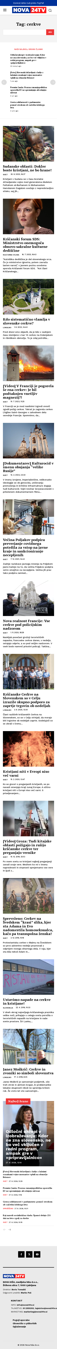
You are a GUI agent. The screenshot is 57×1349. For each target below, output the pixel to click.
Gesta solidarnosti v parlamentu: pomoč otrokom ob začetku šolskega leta (27, 105)
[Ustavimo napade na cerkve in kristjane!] (28, 977)
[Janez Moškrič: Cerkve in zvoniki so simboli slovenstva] (28, 1046)
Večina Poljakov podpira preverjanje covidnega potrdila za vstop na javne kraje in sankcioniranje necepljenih (25, 547)
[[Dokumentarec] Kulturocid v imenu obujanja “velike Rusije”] (28, 440)
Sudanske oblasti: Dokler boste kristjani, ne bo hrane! (27, 168)
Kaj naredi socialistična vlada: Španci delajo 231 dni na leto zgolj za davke (27, 1217)
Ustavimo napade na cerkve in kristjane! (27, 1001)
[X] (29, 1254)
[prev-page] (4, 82)
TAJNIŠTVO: (17, 1308)
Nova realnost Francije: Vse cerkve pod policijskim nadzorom (26, 624)
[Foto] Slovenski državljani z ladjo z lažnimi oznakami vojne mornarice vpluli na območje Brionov (26, 75)
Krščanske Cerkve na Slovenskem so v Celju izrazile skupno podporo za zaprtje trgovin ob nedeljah (26, 700)
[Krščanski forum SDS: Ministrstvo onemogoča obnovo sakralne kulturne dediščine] (28, 216)
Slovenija (8, 1008)
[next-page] (53, 82)
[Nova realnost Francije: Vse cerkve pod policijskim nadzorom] (28, 598)
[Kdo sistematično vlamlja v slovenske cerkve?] (28, 296)
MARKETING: (17, 1312)
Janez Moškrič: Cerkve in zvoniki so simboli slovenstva (28, 1071)
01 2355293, (29, 1308)
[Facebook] (21, 1254)
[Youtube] (37, 1254)
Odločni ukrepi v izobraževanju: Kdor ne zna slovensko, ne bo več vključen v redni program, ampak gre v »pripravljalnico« (28, 58)
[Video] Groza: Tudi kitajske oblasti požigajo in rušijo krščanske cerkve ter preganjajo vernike (27, 847)
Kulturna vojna (11, 255)
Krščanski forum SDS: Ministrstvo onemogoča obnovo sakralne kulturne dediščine (25, 245)
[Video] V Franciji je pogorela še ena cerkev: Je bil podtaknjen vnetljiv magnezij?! (28, 392)
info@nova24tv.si (25, 1305)
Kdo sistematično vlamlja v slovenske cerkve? (26, 321)
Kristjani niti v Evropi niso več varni (26, 773)
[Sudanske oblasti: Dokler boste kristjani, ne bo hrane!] (28, 144)
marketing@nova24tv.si (35, 1312)
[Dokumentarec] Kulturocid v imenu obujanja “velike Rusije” (28, 467)
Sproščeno (8, 1209)
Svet (5, 175)
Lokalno (7, 328)
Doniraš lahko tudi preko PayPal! (28, 3)
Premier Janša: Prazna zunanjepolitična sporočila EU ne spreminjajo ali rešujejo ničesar (28, 90)
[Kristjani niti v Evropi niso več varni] (28, 749)
